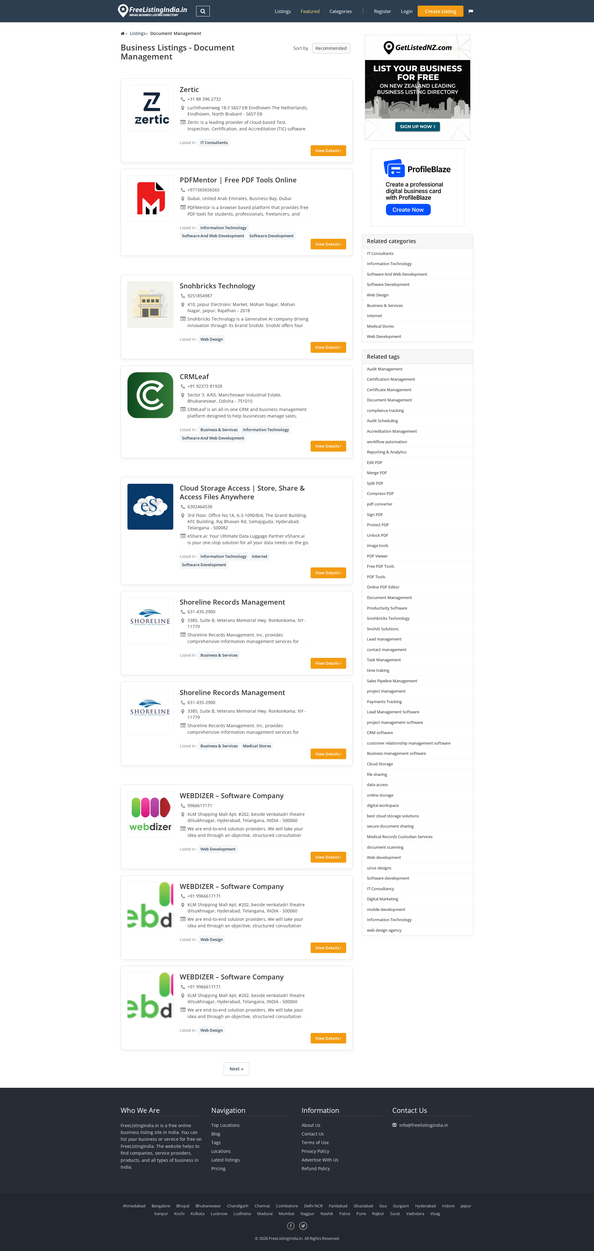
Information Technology (223, 227)
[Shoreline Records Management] (150, 621)
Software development (388, 878)
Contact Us (313, 1134)
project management (386, 691)
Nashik (327, 1213)
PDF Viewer (377, 556)
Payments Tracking (384, 701)
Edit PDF (374, 462)
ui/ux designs (379, 868)
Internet (259, 556)
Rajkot (378, 1213)
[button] (470, 11)
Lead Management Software (393, 712)
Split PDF (375, 483)
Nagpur (307, 1213)
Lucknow (219, 1213)
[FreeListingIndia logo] (153, 11)
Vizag (435, 1213)
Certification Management (391, 379)
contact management (387, 649)
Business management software (396, 753)
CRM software (380, 732)
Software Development (271, 235)
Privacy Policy (315, 1151)
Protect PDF (378, 524)
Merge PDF (377, 472)
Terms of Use (315, 1142)
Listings (283, 11)
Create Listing (440, 11)
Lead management (384, 639)
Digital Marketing (382, 899)
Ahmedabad (134, 1206)
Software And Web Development (213, 235)
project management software (395, 722)
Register (382, 11)
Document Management (389, 400)
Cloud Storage (380, 764)
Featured (310, 11)
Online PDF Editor (383, 587)
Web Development (217, 849)
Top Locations (225, 1125)
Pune (361, 1213)
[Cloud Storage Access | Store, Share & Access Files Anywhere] (150, 507)
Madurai (265, 1213)
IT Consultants (214, 142)
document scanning (385, 847)
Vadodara (415, 1213)
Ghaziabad (363, 1206)
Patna (344, 1213)
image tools (377, 545)
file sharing (377, 774)
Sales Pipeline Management (392, 681)
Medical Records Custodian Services (400, 836)
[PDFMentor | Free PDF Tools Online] (150, 198)
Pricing (218, 1168)
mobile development (386, 909)
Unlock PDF (377, 535)
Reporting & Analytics (387, 452)
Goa (383, 1206)
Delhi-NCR (313, 1206)
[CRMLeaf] (150, 395)
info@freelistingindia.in (423, 1125)
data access (377, 784)
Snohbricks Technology (388, 618)
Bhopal (182, 1206)
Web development (384, 857)
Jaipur (466, 1206)
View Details (327, 150)
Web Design (211, 339)
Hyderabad (425, 1206)
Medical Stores (257, 746)
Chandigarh (237, 1206)
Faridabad (338, 1206)
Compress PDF (380, 493)
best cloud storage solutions (393, 816)
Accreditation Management (392, 431)
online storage (380, 795)
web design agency (384, 930)
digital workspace (383, 805)
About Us (311, 1125)
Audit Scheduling (382, 420)
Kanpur (161, 1213)
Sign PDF (375, 514)
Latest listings (225, 1160)
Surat (395, 1213)
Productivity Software (387, 608)
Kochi (179, 1213)
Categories (340, 11)
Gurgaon (401, 1206)
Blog (215, 1134)
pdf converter (379, 504)
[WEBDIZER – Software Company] (150, 814)
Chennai (262, 1206)
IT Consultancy (380, 888)
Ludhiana (242, 1213)
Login (407, 11)
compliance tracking (385, 410)
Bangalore (161, 1206)
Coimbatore (287, 1206)
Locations (221, 1151)
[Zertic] (150, 108)
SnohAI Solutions (382, 629)
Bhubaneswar (208, 1206)
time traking (378, 670)
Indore (448, 1206)
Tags (216, 1142)
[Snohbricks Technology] (150, 304)
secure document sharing (390, 826)
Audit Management (384, 369)
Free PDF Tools (380, 566)
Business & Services (219, 429)
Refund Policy (316, 1168)
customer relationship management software (408, 743)
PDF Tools (376, 577)
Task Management (384, 660)
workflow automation (387, 441)
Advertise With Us (320, 1160)
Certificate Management (389, 389)
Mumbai (286, 1213)
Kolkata (197, 1213)
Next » (236, 1069)
